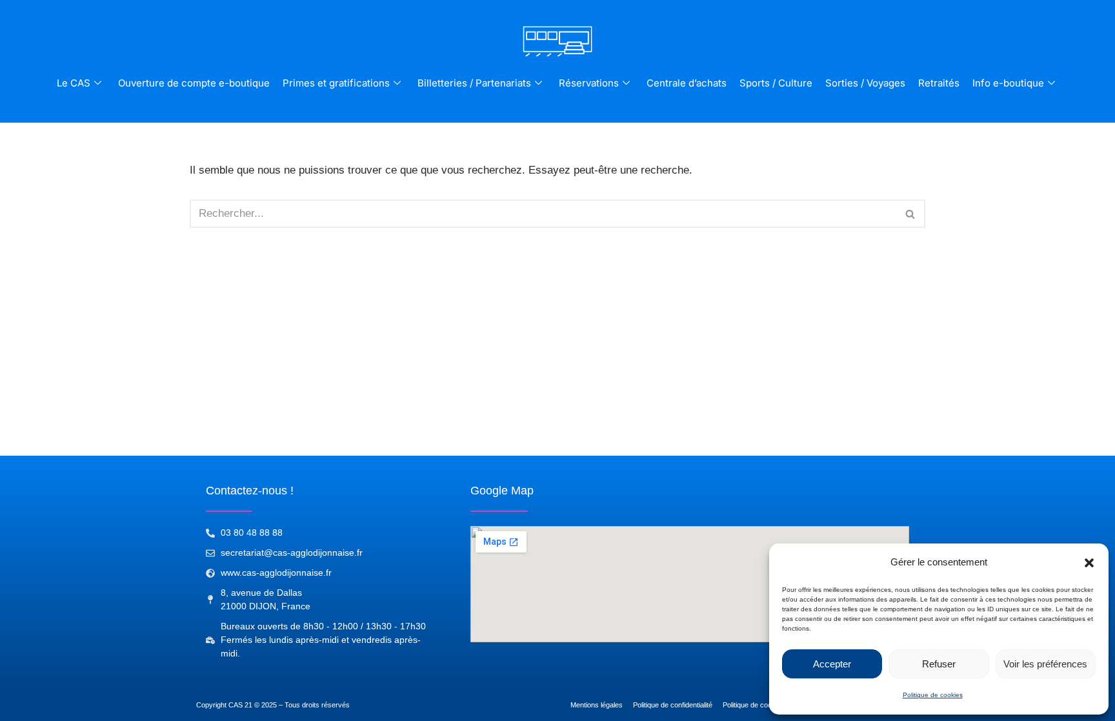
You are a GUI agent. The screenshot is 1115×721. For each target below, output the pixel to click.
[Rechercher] (910, 213)
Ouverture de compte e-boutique (194, 83)
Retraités (938, 83)
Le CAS (73, 83)
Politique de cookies (933, 694)
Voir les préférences (1045, 663)
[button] (1089, 562)
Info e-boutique (1008, 83)
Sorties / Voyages (865, 83)
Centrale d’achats (687, 83)
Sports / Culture (775, 83)
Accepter (832, 663)
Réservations (589, 83)
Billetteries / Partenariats (474, 83)
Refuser (939, 663)
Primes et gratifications (336, 83)
